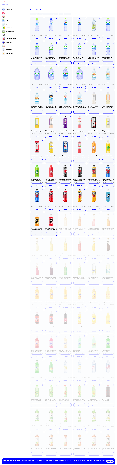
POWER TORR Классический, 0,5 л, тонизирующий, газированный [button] (65, 180)
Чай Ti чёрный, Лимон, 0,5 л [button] (37, 448)
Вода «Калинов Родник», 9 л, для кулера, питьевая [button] (65, 82)
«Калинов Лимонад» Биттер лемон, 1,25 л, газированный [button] (107, 278)
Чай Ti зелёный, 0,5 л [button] (35, 423)
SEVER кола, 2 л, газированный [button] (105, 400)
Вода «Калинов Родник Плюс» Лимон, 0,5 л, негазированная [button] (64, 375)
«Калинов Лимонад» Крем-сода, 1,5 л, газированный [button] (65, 351)
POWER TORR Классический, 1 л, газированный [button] (79, 180)
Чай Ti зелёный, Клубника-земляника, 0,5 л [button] (65, 424)
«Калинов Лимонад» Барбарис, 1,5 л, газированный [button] (37, 351)
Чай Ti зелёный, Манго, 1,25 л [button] (108, 424)
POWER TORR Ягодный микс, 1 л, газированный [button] (65, 204)
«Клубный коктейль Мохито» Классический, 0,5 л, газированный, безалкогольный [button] (37, 400)
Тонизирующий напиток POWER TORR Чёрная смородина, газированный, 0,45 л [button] (65, 156)
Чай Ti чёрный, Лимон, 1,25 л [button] (51, 448)
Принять (110, 461)
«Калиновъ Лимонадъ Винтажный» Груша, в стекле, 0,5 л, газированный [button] (108, 229)
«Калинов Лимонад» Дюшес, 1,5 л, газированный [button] (93, 302)
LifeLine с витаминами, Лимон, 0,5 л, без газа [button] (107, 131)
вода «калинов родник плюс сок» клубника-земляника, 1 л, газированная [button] (51, 180)
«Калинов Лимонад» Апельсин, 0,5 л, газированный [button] (37, 302)
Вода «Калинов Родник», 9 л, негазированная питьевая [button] (50, 82)
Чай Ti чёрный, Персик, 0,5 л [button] (65, 448)
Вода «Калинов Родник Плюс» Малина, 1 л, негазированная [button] (107, 375)
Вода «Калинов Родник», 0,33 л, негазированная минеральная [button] (36, 34)
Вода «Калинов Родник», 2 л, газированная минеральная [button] (107, 58)
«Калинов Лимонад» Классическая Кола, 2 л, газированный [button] (65, 327)
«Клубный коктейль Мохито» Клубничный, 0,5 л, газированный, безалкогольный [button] (64, 400)
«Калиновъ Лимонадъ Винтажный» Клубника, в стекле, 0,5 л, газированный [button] (79, 253)
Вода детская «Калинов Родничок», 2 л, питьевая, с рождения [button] (65, 107)
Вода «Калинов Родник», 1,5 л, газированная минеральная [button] (79, 58)
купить (37, 38)
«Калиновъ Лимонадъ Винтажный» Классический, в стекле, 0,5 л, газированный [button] (65, 253)
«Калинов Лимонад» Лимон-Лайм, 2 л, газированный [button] (93, 351)
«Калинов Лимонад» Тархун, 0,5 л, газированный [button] (106, 351)
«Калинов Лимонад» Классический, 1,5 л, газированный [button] (93, 327)
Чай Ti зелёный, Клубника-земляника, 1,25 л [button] (79, 424)
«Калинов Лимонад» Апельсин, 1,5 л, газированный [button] (51, 302)
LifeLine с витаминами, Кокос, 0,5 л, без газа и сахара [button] (93, 107)
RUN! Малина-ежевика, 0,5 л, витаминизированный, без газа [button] (51, 229)
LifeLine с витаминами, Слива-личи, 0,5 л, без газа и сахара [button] (51, 131)
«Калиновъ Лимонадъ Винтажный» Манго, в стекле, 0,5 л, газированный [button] (94, 253)
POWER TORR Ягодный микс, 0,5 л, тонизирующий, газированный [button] (51, 204)
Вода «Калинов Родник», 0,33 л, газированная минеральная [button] (50, 34)
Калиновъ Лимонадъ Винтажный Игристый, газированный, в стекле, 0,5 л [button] (65, 229)
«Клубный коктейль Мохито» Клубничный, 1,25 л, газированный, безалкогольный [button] (79, 400)
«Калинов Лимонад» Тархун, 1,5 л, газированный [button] (35, 375)
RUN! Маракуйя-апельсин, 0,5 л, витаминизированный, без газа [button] (36, 229)
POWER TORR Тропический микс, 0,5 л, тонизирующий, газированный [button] (94, 180)
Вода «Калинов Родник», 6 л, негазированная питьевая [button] (36, 82)
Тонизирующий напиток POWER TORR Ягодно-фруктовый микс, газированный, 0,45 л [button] (37, 156)
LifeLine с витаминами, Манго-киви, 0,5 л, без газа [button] (51, 156)
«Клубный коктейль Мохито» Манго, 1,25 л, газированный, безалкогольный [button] (94, 400)
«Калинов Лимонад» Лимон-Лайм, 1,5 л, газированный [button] (78, 351)
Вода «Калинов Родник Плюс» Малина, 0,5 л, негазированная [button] (93, 375)
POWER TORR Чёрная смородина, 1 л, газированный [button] (37, 204)
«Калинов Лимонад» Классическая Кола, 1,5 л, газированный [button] (51, 327)
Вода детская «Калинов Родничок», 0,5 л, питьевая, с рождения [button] (108, 82)
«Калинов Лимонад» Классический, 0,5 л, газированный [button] (79, 327)
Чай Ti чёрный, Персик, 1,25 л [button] (79, 449)
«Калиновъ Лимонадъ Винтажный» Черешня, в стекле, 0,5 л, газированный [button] (37, 278)
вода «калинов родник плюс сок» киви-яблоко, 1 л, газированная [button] (37, 180)
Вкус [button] (55, 13)
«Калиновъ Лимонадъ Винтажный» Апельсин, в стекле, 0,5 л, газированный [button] (79, 229)
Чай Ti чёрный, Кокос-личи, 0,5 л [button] (94, 449)
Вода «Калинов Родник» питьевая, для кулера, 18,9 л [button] (79, 82)
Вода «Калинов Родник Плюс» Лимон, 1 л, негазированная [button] (78, 375)
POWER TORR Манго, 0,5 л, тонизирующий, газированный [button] (79, 204)
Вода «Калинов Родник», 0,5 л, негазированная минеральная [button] (64, 34)
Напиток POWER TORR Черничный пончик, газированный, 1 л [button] (64, 131)
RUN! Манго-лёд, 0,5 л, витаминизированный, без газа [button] (108, 204)
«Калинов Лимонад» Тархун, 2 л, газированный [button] (51, 375)
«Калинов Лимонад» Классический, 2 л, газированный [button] (108, 327)
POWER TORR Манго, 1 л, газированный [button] (92, 204)
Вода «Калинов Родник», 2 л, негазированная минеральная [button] (93, 58)
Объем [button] (39, 13)
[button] (37, 24)
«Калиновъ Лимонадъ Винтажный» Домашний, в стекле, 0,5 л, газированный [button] (37, 253)
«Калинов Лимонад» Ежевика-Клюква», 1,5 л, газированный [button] (50, 351)
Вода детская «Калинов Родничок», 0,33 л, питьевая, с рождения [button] (93, 82)
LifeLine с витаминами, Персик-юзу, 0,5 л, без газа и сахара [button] (108, 107)
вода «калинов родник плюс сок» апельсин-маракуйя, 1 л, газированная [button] (94, 156)
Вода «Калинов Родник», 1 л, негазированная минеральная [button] (107, 34)
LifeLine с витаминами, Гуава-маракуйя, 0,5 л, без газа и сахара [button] (36, 131)
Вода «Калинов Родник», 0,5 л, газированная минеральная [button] (79, 34)
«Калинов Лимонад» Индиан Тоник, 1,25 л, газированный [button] (93, 278)
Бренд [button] (32, 13)
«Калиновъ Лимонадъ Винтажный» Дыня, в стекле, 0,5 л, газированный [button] (51, 253)
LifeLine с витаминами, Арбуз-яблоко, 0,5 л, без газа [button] (79, 156)
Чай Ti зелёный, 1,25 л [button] (49, 423)
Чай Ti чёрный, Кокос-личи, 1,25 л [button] (108, 449)
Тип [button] (60, 13)
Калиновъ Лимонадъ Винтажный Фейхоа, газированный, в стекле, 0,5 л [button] (79, 278)
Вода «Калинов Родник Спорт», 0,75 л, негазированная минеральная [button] (93, 34)
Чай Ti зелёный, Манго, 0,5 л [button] (94, 423)
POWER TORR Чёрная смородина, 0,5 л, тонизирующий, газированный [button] (108, 180)
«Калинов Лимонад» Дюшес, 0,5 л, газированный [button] (79, 302)
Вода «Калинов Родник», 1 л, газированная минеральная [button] (36, 58)
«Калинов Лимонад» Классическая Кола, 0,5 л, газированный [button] (37, 327)
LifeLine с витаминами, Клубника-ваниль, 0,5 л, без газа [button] (79, 131)
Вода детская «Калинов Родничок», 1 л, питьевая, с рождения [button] (37, 107)
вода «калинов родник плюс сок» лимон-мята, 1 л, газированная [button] (108, 156)
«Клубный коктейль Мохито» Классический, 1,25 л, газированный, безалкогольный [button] (51, 400)
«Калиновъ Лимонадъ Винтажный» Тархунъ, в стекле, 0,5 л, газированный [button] (65, 278)
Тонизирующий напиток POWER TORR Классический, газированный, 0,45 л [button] (94, 131)
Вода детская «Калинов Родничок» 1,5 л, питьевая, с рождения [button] (51, 107)
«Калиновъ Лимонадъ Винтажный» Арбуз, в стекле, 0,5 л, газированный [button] (94, 229)
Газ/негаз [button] (67, 13)
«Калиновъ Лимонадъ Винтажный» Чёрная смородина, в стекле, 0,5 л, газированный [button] (51, 278)
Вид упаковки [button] (47, 13)
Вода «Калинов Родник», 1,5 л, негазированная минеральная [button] (64, 58)
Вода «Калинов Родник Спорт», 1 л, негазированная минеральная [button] (50, 58)
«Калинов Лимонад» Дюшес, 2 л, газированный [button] (107, 302)
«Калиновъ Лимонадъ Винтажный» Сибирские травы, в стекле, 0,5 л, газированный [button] (108, 253)
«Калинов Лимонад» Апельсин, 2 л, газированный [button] (65, 302)
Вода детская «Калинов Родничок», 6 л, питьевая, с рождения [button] (79, 107)
